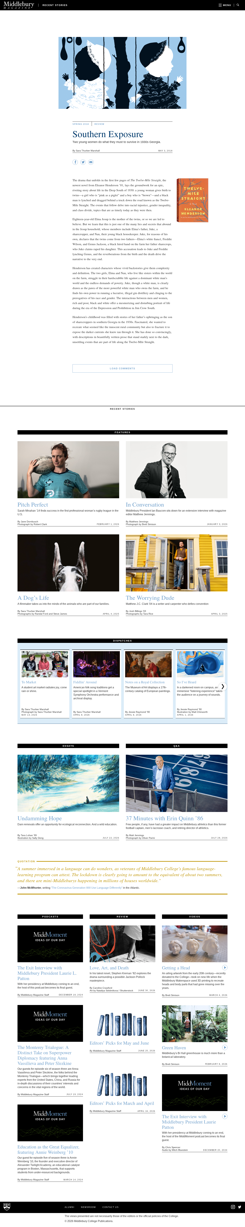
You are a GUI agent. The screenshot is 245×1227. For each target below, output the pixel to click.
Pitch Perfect (33, 504)
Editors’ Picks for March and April (122, 1103)
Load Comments (122, 368)
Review (99, 124)
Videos (194, 916)
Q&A (177, 746)
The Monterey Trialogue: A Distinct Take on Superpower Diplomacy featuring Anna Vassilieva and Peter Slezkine (45, 1055)
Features (122, 432)
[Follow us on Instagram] (233, 1208)
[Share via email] (91, 163)
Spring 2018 (80, 124)
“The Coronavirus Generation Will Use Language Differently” (86, 887)
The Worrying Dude (150, 597)
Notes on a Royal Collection (145, 682)
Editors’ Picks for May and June (119, 1042)
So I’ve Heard (186, 682)
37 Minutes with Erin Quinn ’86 (164, 818)
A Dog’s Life (33, 597)
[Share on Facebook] (75, 163)
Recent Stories (55, 5)
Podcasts (50, 916)
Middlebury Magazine (18, 5)
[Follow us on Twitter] (240, 1207)
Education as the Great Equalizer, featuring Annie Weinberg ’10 (48, 1149)
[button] (22, 687)
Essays (68, 746)
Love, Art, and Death (109, 967)
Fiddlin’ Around (85, 682)
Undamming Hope (40, 818)
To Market (29, 682)
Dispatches (122, 640)
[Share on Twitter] (83, 163)
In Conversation (145, 504)
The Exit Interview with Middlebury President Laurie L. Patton (47, 973)
